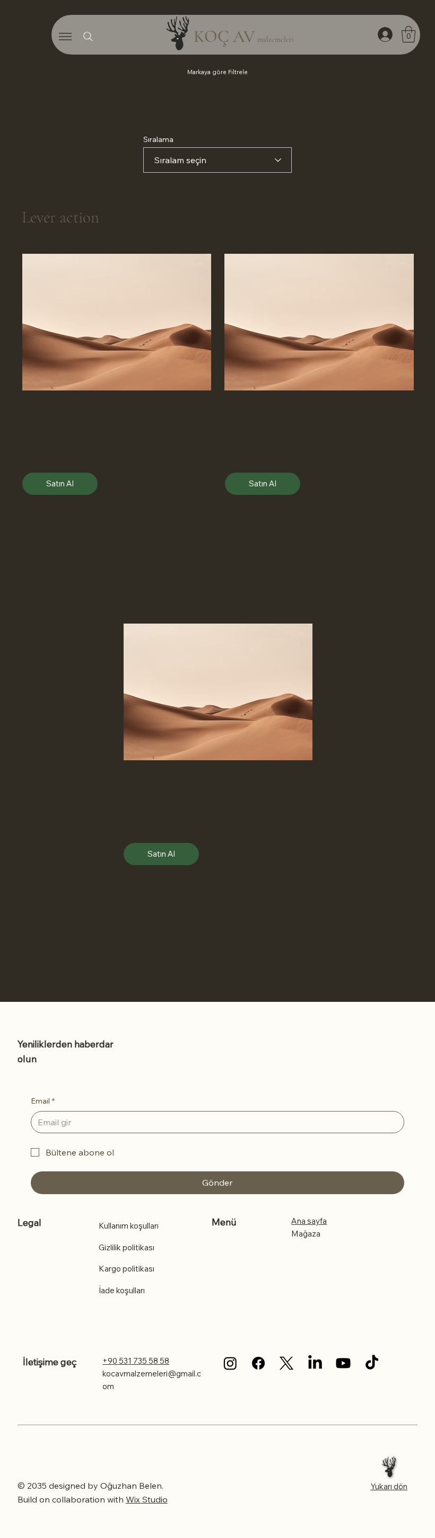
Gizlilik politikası (126, 1247)
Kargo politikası (126, 1269)
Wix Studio (147, 1499)
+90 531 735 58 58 (135, 1361)
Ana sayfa (309, 1221)
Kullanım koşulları (129, 1226)
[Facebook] (258, 1363)
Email (43, 1101)
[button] (408, 34)
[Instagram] (230, 1363)
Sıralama (158, 139)
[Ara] (88, 36)
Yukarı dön (388, 1486)
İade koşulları (122, 1290)
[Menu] (65, 37)
